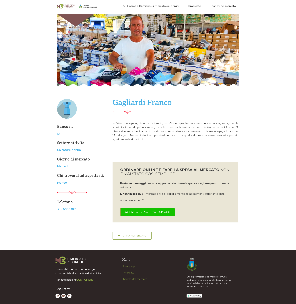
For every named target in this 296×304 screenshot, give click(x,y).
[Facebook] (58, 296)
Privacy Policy (195, 296)
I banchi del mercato (223, 6)
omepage (130, 266)
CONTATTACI (85, 279)
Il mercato (194, 6)
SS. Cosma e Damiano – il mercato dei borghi (151, 6)
